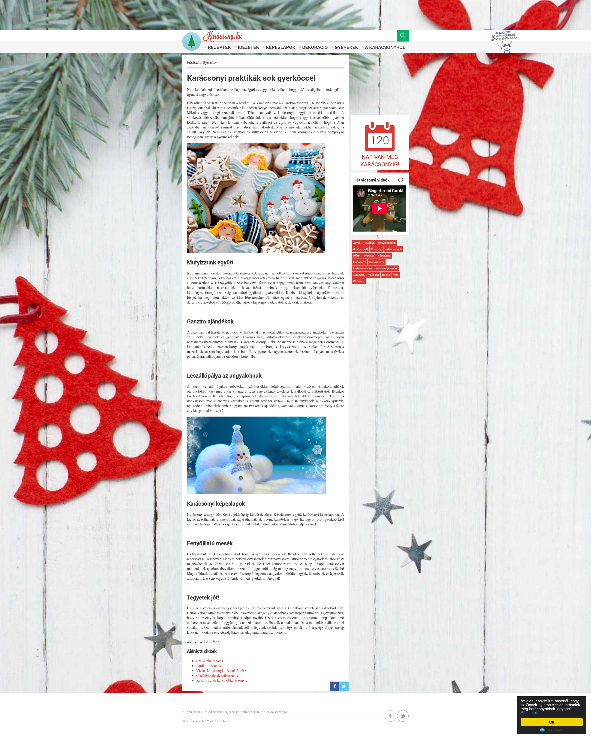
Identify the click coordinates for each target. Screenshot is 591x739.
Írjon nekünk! (194, 711)
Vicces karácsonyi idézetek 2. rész (221, 670)
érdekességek (393, 249)
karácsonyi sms (362, 268)
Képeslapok (280, 47)
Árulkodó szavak (208, 665)
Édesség (376, 249)
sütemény (359, 275)
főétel (356, 255)
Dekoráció (315, 47)
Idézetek (248, 47)
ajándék (369, 242)
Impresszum (252, 711)
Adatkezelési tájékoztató (223, 711)
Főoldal (193, 62)
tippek (386, 275)
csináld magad (387, 242)
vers (395, 275)
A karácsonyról (385, 47)
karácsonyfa (376, 262)
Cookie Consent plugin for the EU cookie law (551, 730)
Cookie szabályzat (276, 711)
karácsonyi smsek (386, 268)
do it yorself (360, 249)
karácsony (359, 262)
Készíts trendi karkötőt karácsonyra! (222, 680)
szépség (374, 275)
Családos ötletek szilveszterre (217, 675)
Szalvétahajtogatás (209, 660)
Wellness (358, 281)
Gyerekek (346, 47)
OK (552, 722)
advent (357, 242)
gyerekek (369, 255)
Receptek (219, 47)
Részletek (529, 712)
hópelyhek (384, 255)
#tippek (217, 641)
